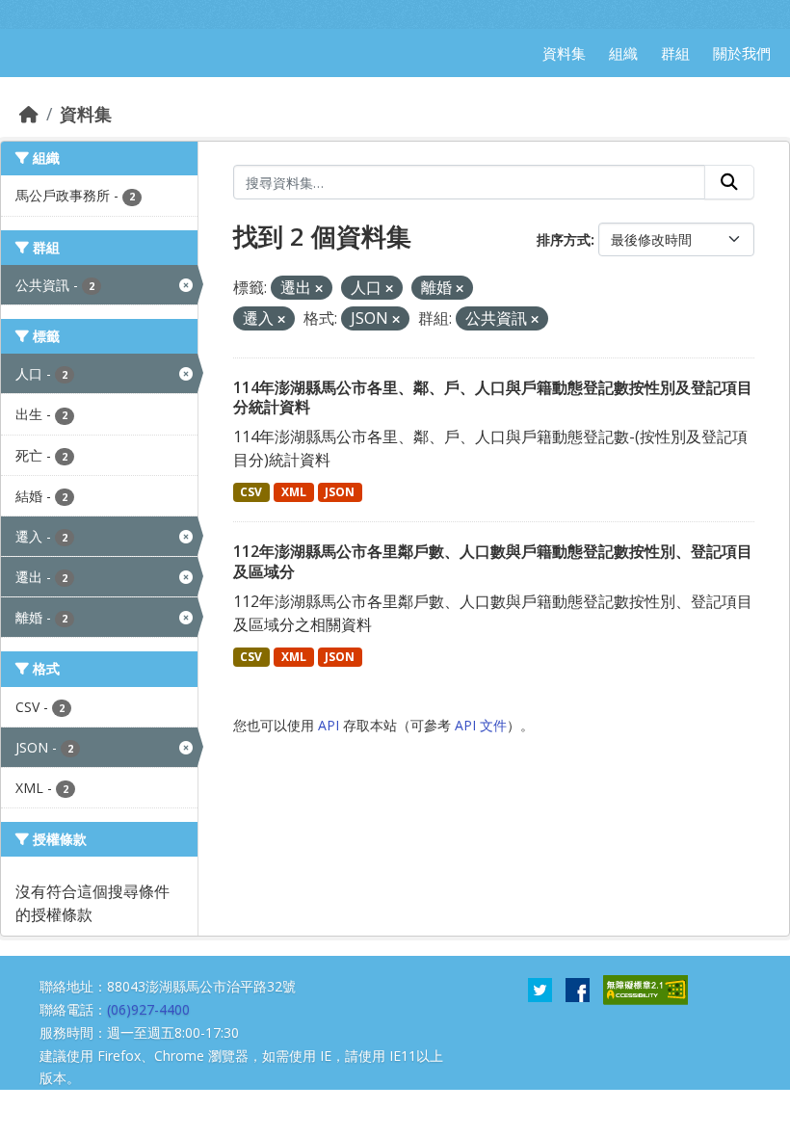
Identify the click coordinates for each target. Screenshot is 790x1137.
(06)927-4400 (148, 1009)
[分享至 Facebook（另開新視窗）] (577, 988)
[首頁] (29, 113)
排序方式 (564, 239)
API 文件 (481, 725)
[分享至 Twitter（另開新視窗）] (540, 988)
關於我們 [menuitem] (742, 53)
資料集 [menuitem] (564, 53)
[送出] (729, 182)
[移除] (319, 288)
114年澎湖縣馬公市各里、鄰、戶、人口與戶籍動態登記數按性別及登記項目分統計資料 (492, 397)
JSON (340, 492)
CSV (251, 492)
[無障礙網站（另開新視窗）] (645, 988)
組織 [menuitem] (623, 53)
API (328, 725)
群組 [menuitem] (675, 53)
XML (293, 492)
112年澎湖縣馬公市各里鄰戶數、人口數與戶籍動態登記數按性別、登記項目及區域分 (492, 561)
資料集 (86, 113)
